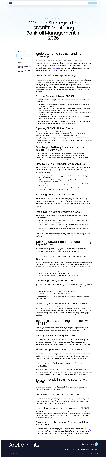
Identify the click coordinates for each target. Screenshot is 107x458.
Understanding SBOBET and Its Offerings (24, 55)
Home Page (66, 449)
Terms (92, 453)
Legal (96, 453)
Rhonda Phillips (59, 18)
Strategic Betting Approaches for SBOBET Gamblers (24, 59)
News (72, 449)
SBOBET (54, 68)
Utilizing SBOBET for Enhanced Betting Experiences (24, 63)
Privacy (88, 453)
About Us (84, 453)
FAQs (77, 449)
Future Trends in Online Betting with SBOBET (24, 71)
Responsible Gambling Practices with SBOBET (24, 67)
